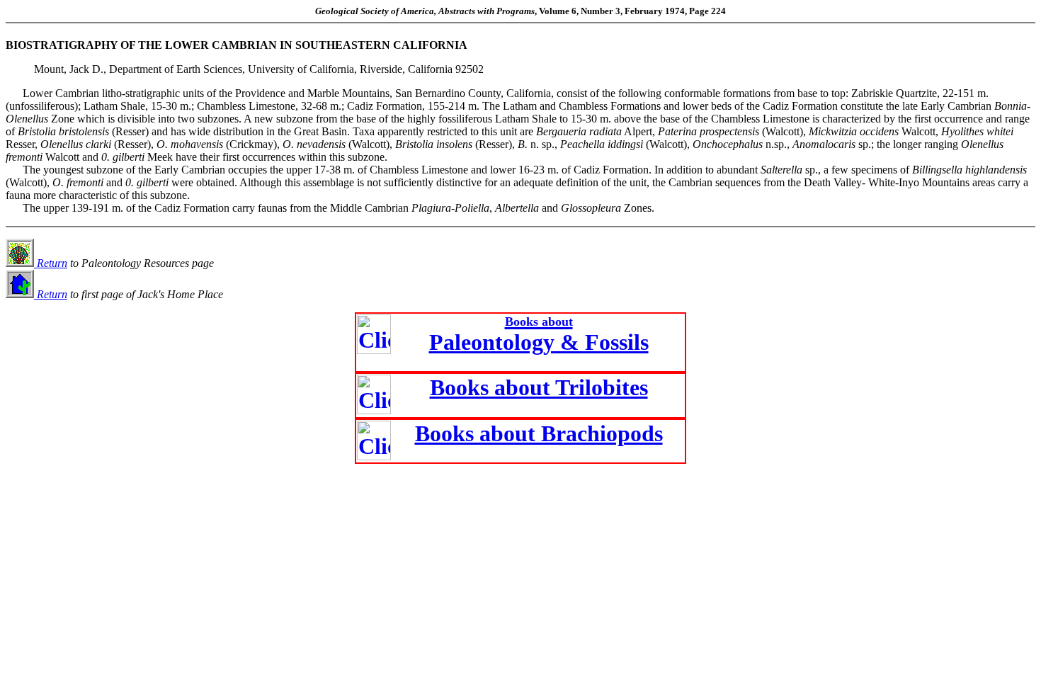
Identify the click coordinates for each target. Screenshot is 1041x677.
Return (50, 263)
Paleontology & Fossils (539, 334)
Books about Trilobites (539, 387)
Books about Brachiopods (539, 433)
